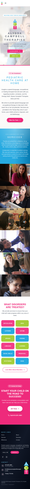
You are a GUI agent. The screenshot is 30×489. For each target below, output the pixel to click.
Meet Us (15, 56)
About (17, 435)
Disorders (18, 437)
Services (3, 437)
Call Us (5, 452)
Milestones (4, 440)
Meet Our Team (13, 120)
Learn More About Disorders (14, 370)
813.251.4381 (8, 465)
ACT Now (14, 409)
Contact (18, 440)
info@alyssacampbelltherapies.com (13, 469)
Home (2, 435)
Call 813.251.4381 (16, 415)
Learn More (14, 51)
